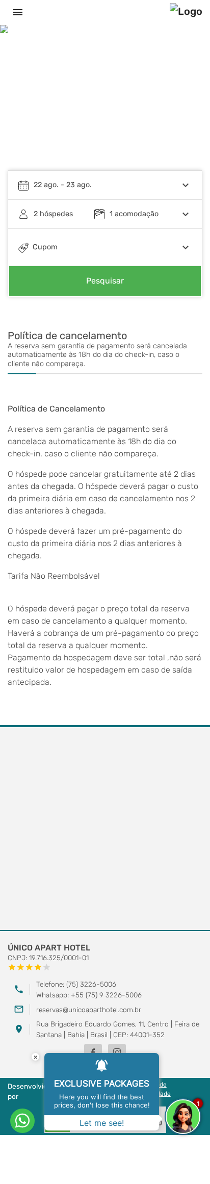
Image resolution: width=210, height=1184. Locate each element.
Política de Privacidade (153, 1089)
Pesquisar (105, 281)
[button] (184, 105)
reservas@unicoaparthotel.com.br (88, 1010)
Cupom (45, 247)
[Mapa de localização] (105, 829)
